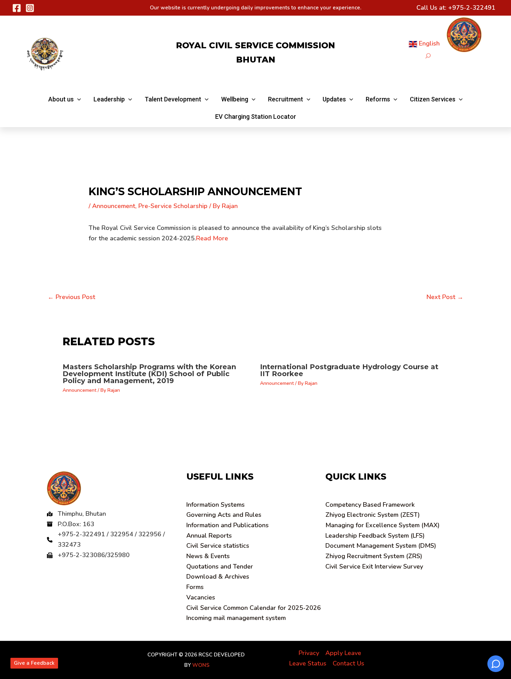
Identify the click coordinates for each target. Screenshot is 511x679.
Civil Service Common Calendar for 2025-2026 (253, 608)
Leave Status (307, 663)
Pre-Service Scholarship (173, 206)
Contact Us (348, 663)
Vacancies (200, 597)
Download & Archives (217, 576)
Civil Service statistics (217, 545)
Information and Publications (227, 525)
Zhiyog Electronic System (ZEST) (372, 515)
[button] (64, 99)
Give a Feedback (34, 663)
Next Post (445, 297)
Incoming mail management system (236, 618)
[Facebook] (16, 8)
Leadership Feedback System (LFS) (375, 535)
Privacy (309, 653)
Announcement (113, 206)
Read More (212, 238)
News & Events (208, 556)
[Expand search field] (428, 56)
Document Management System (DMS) (380, 545)
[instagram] (29, 8)
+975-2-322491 (471, 7)
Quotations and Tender (219, 566)
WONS (201, 665)
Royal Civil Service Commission (255, 45)
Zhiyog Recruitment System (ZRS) (373, 556)
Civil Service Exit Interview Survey (374, 566)
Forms (195, 587)
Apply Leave (343, 653)
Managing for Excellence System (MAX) (382, 525)
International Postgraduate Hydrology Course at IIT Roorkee (349, 370)
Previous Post (71, 297)
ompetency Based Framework (370, 504)
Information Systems (215, 504)
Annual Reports (209, 535)
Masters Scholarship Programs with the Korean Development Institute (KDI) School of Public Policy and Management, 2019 (149, 374)
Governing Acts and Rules (223, 515)
